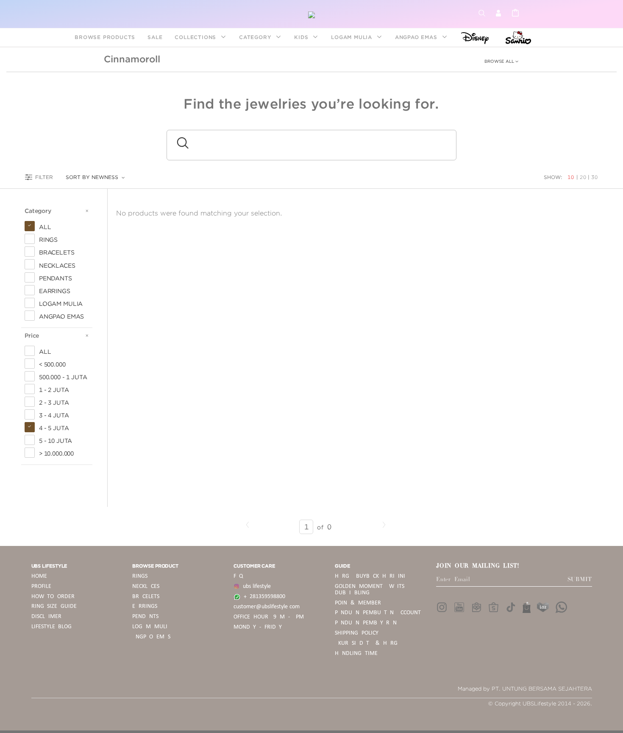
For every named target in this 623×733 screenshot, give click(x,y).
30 (594, 177)
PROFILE (41, 586)
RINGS (139, 576)
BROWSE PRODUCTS (105, 37)
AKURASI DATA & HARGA (367, 643)
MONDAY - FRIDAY (258, 627)
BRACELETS (145, 596)
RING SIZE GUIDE (54, 606)
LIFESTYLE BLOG (51, 627)
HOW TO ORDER (53, 596)
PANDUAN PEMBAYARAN (366, 623)
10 (571, 177)
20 (583, 177)
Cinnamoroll (132, 58)
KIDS (302, 37)
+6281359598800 (262, 596)
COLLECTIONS (196, 37)
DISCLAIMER (46, 616)
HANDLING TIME (356, 653)
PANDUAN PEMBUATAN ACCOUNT (378, 613)
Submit (579, 579)
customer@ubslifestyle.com (267, 607)
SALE (154, 37)
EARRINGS (144, 606)
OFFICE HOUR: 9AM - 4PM (269, 617)
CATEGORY (256, 37)
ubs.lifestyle (255, 586)
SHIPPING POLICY (356, 633)
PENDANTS (145, 616)
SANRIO (517, 37)
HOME (39, 576)
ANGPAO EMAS (417, 37)
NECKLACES (145, 586)
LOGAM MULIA (352, 37)
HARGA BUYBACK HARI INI (370, 576)
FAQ (238, 576)
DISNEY (472, 37)
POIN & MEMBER (358, 603)
